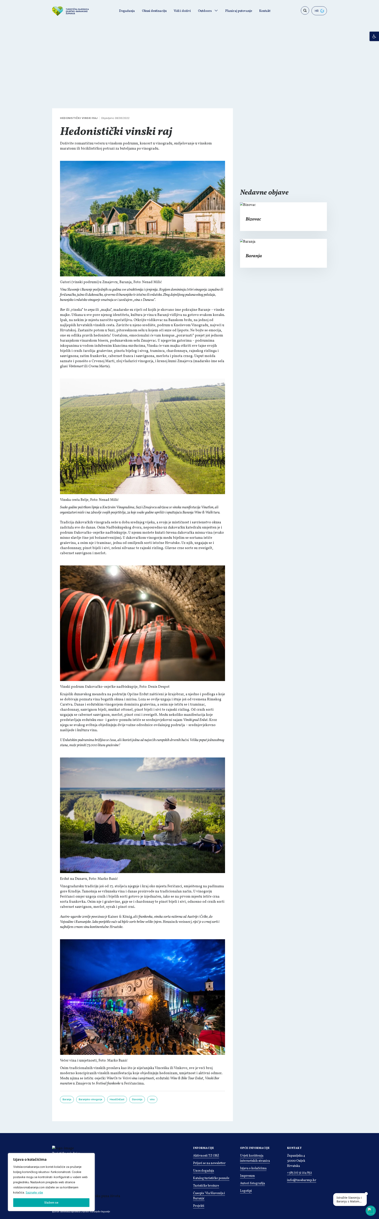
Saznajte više (34, 1192)
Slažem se (51, 1202)
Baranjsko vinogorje (90, 1099)
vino (152, 1099)
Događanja (127, 11)
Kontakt (264, 11)
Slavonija (137, 1099)
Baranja (67, 1099)
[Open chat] (371, 1211)
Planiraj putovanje (238, 11)
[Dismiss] (366, 1193)
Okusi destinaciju (154, 11)
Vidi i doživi (182, 11)
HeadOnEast (117, 1099)
